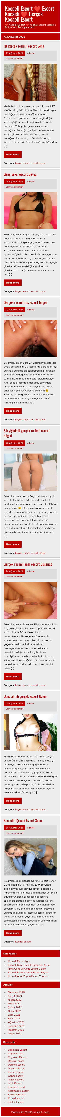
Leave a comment (14, 58)
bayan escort (22, 163)
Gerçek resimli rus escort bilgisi (25, 302)
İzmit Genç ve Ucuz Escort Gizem (27, 968)
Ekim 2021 (14, 1014)
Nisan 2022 (15, 999)
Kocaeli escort (23, 941)
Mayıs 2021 (15, 1033)
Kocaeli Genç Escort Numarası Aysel (29, 964)
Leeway (45, 1112)
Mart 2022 (14, 1003)
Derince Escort (16, 1064)
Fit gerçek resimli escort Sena (24, 46)
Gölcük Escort (16, 1079)
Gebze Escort (15, 1075)
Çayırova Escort (17, 1057)
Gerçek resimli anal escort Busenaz (28, 564)
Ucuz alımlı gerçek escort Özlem (25, 696)
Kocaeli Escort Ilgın (19, 961)
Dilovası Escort (16, 1068)
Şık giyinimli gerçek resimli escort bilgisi (27, 433)
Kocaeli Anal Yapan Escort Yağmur (28, 976)
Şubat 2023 (15, 996)
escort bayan (38, 163)
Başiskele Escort (17, 1049)
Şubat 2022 (15, 1007)
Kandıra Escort (16, 1087)
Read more (12, 154)
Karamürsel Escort (18, 1090)
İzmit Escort (15, 1083)
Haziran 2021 (16, 1029)
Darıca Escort (16, 1060)
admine (30, 53)
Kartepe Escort (16, 1094)
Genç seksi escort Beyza (20, 174)
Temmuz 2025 (16, 992)
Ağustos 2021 (16, 1022)
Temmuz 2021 (16, 1025)
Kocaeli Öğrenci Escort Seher (23, 820)
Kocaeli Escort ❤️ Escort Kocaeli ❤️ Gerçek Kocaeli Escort (29, 13)
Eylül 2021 (14, 1018)
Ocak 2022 (14, 1010)
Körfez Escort (15, 1101)
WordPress (30, 1112)
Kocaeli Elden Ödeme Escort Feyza (28, 972)
